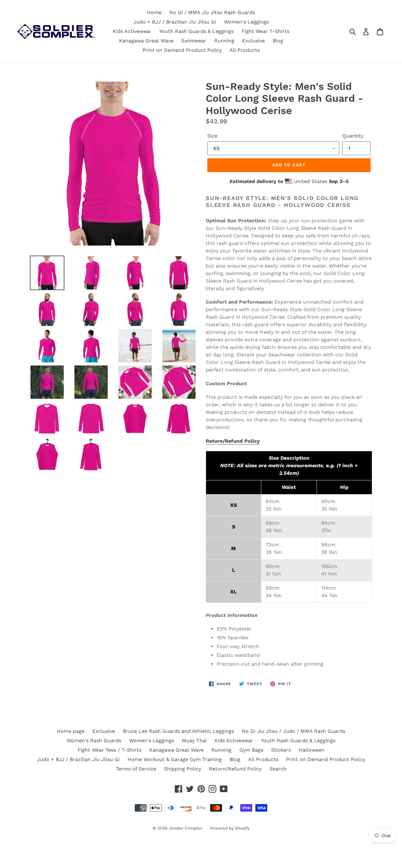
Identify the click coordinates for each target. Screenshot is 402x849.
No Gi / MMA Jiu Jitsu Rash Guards (212, 12)
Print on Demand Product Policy (182, 50)
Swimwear (193, 41)
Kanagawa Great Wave (146, 41)
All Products (245, 50)
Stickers (281, 750)
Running (224, 41)
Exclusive (253, 41)
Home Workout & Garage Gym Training (175, 759)
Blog (278, 41)
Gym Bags (251, 750)
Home (154, 12)
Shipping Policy (182, 769)
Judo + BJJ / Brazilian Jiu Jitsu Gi (174, 22)
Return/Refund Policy (233, 441)
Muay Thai (194, 741)
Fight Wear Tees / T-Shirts (109, 750)
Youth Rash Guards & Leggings (196, 31)
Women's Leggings (246, 22)
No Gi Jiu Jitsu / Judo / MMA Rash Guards (293, 731)
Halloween (311, 750)
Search (277, 769)
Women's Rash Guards (94, 741)
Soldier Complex (186, 828)
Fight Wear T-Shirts (265, 31)
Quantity (352, 136)
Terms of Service (136, 769)
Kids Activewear (132, 31)
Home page (70, 731)
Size (212, 136)
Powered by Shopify (230, 828)
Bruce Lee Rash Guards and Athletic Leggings (178, 731)
